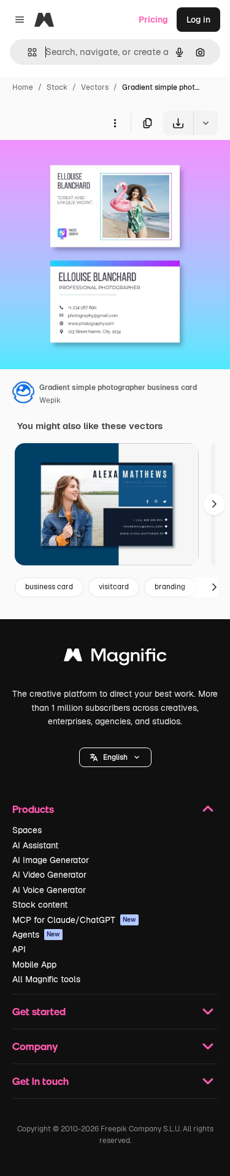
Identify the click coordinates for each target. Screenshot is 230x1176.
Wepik (50, 400)
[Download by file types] (205, 123)
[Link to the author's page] (23, 394)
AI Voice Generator (49, 889)
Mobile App (34, 964)
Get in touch (40, 1081)
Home (22, 87)
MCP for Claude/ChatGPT (74, 919)
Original (78, 163)
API (19, 949)
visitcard (114, 587)
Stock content (39, 904)
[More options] (114, 123)
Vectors (95, 87)
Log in (198, 19)
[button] (115, 757)
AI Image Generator (50, 859)
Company (35, 1046)
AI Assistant (35, 845)
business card (49, 587)
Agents (36, 934)
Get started (39, 1011)
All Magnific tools (46, 979)
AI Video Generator (49, 874)
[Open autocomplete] (27, 52)
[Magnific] (115, 658)
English (115, 757)
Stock (57, 87)
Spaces (27, 830)
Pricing (153, 19)
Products (33, 809)
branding (170, 587)
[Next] (214, 504)
